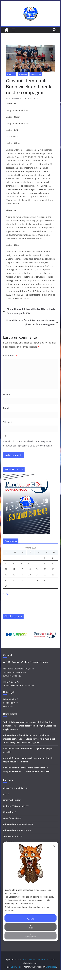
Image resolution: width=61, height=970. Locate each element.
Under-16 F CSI (36, 74)
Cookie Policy (9, 702)
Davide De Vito (32, 98)
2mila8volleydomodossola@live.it (18, 685)
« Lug (5, 593)
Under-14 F (11, 74)
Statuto (6, 706)
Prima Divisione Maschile (15, 830)
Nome (7, 394)
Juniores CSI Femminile (14, 806)
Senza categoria (10, 836)
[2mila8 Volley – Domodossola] (6, 30)
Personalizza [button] (30, 936)
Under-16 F (23, 74)
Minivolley (8, 812)
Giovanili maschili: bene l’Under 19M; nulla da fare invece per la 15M (31, 311)
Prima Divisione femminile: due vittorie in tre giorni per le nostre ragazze (30, 322)
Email (7, 408)
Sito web (7, 422)
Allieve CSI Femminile (13, 788)
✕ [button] (54, 846)
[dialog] (30, 891)
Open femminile (11, 818)
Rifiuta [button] (30, 927)
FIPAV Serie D (9, 800)
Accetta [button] (30, 919)
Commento (10, 355)
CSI (4, 794)
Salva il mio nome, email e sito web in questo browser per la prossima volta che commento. (27, 443)
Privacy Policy (9, 699)
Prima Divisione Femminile (16, 824)
